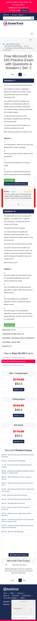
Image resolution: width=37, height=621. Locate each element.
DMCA (22, 598)
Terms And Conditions (10, 598)
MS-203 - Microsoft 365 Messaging (12, 531)
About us (6, 595)
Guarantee (15, 595)
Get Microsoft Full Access (19, 555)
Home (7, 15)
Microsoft (21, 334)
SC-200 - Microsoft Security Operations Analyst (16, 499)
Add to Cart (19, 390)
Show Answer (9, 180)
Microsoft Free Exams (13, 44)
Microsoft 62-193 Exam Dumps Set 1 (14, 358)
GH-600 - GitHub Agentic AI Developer (14, 461)
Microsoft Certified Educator (13, 46)
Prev (12, 75)
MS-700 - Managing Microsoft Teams (13, 503)
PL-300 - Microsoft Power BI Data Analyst (14, 495)
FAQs (12, 593)
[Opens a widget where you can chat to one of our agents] (23, 609)
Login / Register (18, 15)
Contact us (20, 593)
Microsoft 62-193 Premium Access (16, 184)
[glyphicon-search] (32, 18)
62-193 (26, 46)
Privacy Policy (26, 595)
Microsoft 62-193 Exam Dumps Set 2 (14, 361)
